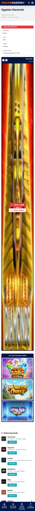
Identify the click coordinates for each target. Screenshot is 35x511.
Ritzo (9, 480)
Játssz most (12, 442)
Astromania (11, 437)
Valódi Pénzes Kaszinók (22, 507)
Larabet (10, 458)
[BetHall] (3, 494)
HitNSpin (10, 501)
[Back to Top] (31, 501)
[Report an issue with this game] (3, 60)
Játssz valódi (19, 205)
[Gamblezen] (3, 473)
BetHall (9, 490)
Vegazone (10, 448)
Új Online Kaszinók (13, 507)
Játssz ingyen (18, 210)
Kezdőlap (3, 17)
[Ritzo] (3, 483)
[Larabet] (3, 462)
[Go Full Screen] (6, 60)
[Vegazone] (3, 451)
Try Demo (17, 368)
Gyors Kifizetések (30, 507)
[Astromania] (3, 440)
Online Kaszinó (4, 507)
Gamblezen (11, 469)
